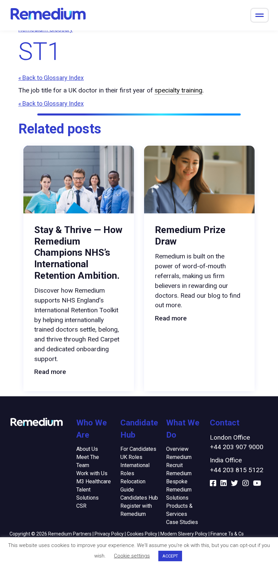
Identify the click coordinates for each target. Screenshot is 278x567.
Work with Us (91, 473)
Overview (177, 449)
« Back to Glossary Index (51, 77)
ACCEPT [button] (170, 556)
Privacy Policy (109, 534)
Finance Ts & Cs (227, 534)
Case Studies (182, 522)
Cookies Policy (142, 534)
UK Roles (131, 457)
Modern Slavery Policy (183, 534)
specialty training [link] (178, 90)
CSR (81, 506)
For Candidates (138, 449)
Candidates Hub (139, 498)
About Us (87, 449)
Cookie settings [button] (132, 556)
